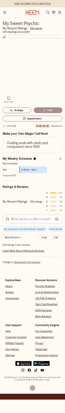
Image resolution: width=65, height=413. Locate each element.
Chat (49, 110)
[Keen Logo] (32, 12)
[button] (44, 237)
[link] (36, 28)
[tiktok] (36, 371)
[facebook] (29, 371)
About (8, 286)
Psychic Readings (45, 286)
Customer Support (15, 337)
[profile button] (59, 12)
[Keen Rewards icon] (53, 12)
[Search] (47, 12)
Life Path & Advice (45, 298)
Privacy (39, 343)
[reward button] (53, 12)
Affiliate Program (14, 343)
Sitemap (10, 355)
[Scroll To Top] (33, 388)
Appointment (34, 118)
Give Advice (12, 349)
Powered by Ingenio (46, 355)
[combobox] (13, 237)
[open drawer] (5, 12)
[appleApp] (23, 365)
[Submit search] (56, 219)
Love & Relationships (47, 292)
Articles (9, 292)
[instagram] (23, 371)
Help (8, 331)
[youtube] (42, 371)
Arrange (18, 110)
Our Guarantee (43, 331)
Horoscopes (12, 298)
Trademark (41, 349)
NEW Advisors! (43, 310)
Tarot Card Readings (46, 304)
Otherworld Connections (27, 262)
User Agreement (44, 337)
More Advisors (43, 316)
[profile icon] (59, 12)
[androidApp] (41, 365)
